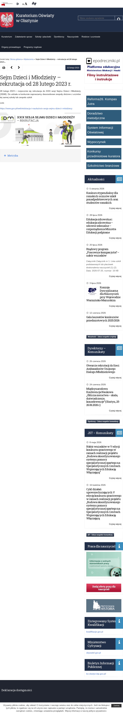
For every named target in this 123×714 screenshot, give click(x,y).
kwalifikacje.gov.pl (94, 631)
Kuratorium (7, 36)
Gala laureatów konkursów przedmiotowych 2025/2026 (102, 318)
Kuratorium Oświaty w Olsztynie (35, 18)
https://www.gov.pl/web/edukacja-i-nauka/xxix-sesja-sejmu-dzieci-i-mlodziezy (36, 108)
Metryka (12, 155)
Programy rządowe (33, 47)
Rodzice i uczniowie (91, 36)
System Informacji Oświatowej (100, 130)
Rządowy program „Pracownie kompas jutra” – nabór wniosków (102, 252)
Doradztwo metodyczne (96, 116)
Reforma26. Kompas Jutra (102, 101)
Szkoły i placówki (43, 36)
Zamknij (116, 705)
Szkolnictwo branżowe (103, 165)
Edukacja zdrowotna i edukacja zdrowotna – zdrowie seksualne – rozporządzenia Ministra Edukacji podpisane (101, 225)
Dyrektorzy (59, 36)
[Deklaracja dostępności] (33, 4)
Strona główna (16, 59)
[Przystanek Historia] (103, 610)
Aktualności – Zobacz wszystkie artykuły (102, 336)
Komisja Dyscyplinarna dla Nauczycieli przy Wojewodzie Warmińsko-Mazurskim (103, 294)
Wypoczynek (96, 142)
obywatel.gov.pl (93, 653)
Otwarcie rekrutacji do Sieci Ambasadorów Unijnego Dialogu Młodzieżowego (102, 369)
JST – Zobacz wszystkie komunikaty (100, 534)
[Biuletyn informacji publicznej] (7, 4)
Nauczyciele (73, 36)
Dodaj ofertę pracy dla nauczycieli (103, 588)
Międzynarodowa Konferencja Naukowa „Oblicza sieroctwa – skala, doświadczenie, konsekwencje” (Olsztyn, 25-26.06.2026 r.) (103, 397)
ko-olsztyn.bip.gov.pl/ (96, 674)
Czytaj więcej (115, 208)
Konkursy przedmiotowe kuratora (103, 154)
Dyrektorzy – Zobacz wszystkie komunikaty (103, 421)
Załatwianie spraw (23, 36)
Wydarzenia (29, 59)
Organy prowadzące (11, 47)
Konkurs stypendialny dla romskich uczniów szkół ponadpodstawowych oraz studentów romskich (102, 197)
